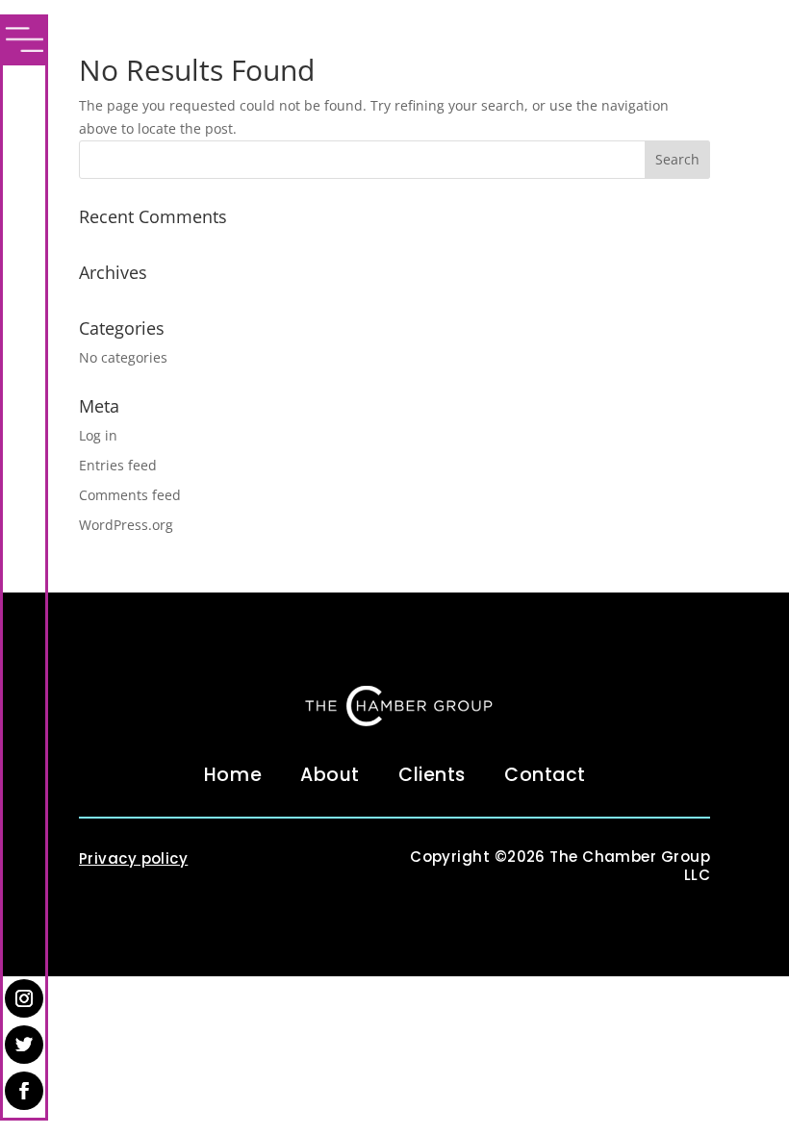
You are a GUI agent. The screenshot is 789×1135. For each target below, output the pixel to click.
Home (233, 775)
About (330, 775)
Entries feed (118, 465)
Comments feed (130, 495)
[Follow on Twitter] (24, 1044)
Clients (432, 775)
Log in (98, 435)
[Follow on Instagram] (24, 998)
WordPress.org (126, 525)
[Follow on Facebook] (24, 1091)
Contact (545, 775)
